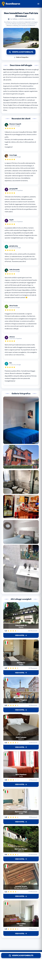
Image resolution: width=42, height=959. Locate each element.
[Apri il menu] (38, 4)
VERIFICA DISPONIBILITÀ (22, 955)
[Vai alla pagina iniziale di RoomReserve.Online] (11, 3)
